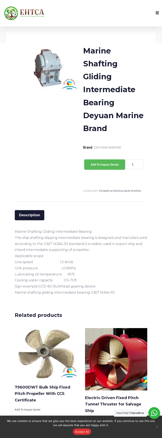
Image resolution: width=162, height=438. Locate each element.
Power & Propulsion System (120, 190)
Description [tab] (29, 215)
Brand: (88, 147)
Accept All (82, 431)
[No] (157, 427)
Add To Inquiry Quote (105, 164)
